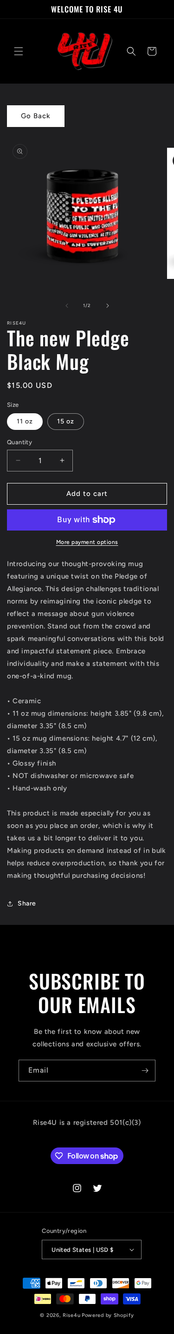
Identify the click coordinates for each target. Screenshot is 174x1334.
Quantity (19, 442)
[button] (18, 51)
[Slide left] (67, 306)
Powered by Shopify (108, 1315)
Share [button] (27, 903)
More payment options (87, 542)
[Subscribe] (145, 1070)
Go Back (36, 116)
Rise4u (71, 1315)
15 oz (65, 421)
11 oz (25, 421)
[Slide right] (107, 306)
